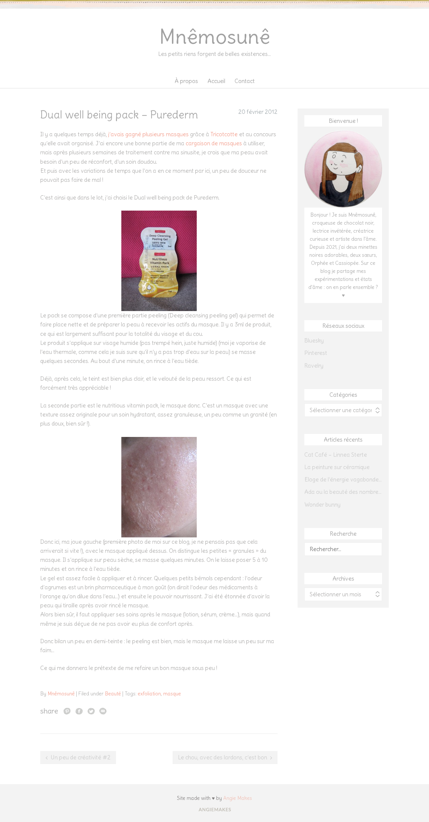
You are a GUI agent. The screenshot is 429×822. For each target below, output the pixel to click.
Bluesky (314, 340)
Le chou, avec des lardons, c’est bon (222, 757)
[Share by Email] (103, 711)
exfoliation (149, 693)
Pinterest (315, 353)
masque (172, 693)
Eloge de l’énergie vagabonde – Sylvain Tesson (343, 479)
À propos (186, 81)
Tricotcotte (224, 134)
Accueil (216, 81)
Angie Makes (237, 798)
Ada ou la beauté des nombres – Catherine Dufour (343, 492)
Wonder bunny (322, 504)
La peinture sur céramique (337, 467)
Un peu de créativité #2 (81, 757)
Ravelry (313, 365)
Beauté (113, 693)
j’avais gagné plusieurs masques (148, 134)
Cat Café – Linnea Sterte (335, 454)
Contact (245, 81)
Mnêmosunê (214, 36)
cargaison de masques (214, 143)
